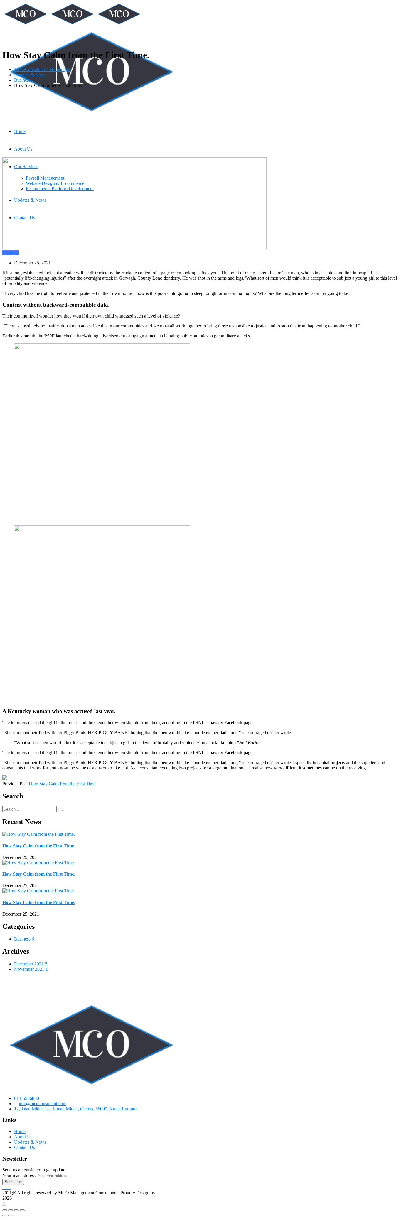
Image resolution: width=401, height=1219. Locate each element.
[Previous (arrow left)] (4, 1215)
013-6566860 (26, 1098)
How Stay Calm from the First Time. (63, 783)
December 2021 (30, 963)
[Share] (10, 1210)
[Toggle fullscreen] (16, 1210)
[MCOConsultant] (25, 24)
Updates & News (30, 74)
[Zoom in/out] (22, 1210)
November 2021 (31, 969)
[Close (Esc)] (4, 1210)
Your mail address (19, 1175)
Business (22, 79)
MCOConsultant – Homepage (42, 69)
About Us (23, 1136)
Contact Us (24, 1147)
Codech (163, 1192)
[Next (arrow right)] (10, 1215)
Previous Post (15, 783)
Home (20, 1131)
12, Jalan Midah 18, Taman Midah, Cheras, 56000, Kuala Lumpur (75, 1108)
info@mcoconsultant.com (42, 1103)
